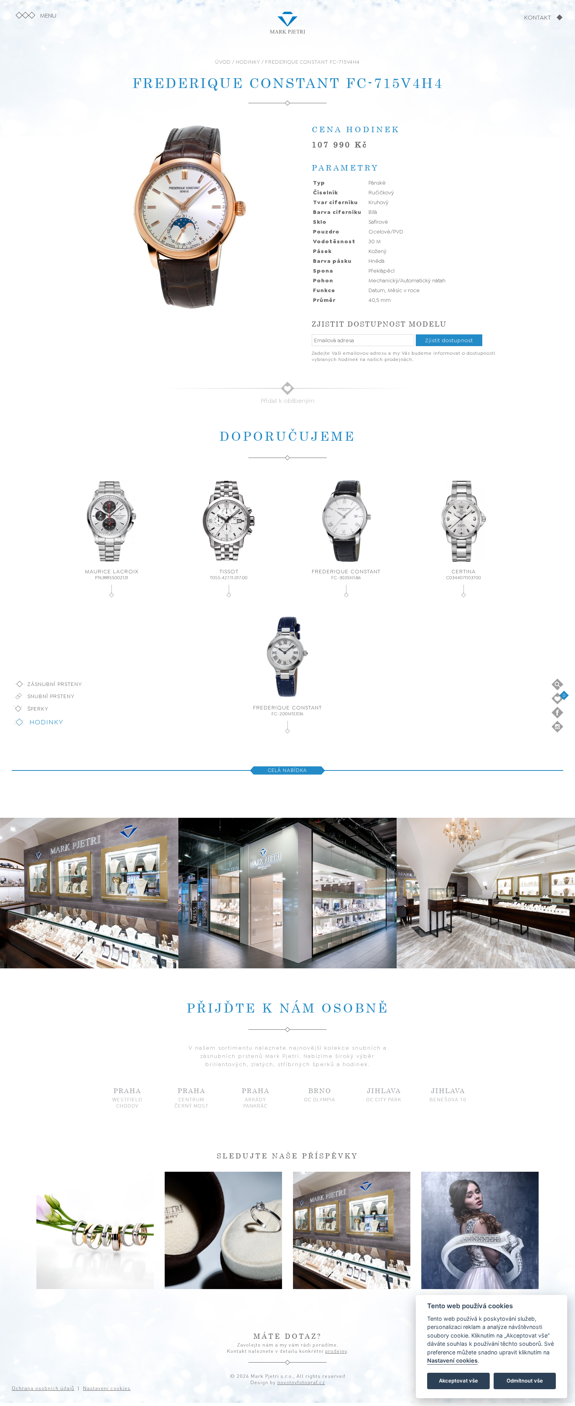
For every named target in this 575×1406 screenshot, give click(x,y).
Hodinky (46, 722)
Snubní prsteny (51, 696)
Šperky (38, 708)
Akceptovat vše (458, 1381)
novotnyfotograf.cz (301, 1382)
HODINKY (248, 62)
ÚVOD (223, 62)
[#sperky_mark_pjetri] (223, 1230)
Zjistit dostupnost (449, 340)
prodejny (336, 1351)
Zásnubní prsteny (54, 684)
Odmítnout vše (525, 1381)
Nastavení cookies (452, 1361)
